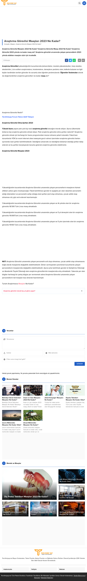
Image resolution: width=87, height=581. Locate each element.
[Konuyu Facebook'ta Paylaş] (66, 60)
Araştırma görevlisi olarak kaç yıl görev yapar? (19, 291)
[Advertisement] (43, 95)
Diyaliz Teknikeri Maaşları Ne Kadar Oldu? (75, 399)
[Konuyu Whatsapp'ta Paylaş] (74, 60)
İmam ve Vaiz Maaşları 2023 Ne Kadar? (31, 399)
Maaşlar (13, 44)
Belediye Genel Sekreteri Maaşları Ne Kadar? (11, 399)
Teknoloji (37, 578)
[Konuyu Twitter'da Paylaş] (70, 60)
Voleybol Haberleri (47, 578)
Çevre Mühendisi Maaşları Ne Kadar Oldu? (11, 424)
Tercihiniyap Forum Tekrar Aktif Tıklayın (18, 117)
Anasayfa (6, 44)
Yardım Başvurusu (79, 576)
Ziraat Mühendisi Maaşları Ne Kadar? (30, 424)
